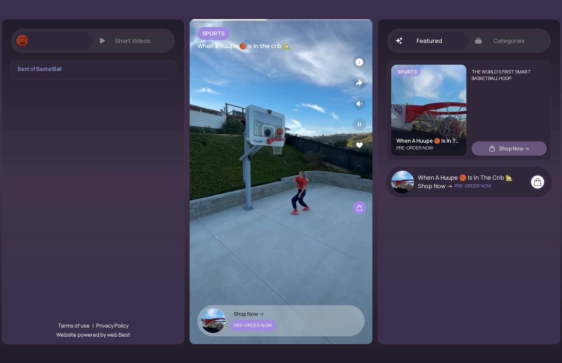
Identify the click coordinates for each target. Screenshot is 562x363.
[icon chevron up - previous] (359, 166)
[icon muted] (359, 103)
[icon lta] (359, 207)
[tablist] (93, 41)
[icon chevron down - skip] (359, 186)
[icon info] (359, 62)
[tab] (53, 40)
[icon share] (359, 82)
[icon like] (359, 145)
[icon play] (359, 124)
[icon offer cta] (537, 181)
